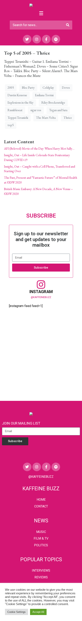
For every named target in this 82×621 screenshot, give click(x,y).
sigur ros (35, 110)
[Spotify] (56, 39)
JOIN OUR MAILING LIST (21, 423)
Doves (66, 87)
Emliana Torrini (44, 95)
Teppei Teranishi (18, 118)
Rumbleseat (15, 110)
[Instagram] (36, 39)
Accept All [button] (38, 611)
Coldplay (48, 87)
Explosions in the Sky (20, 102)
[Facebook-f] (46, 39)
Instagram (41, 291)
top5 (11, 125)
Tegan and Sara (58, 110)
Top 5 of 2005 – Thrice (27, 53)
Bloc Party (28, 87)
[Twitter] (27, 39)
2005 (11, 87)
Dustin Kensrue (17, 95)
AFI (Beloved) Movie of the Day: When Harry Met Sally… (39, 148)
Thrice (67, 118)
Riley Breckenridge (53, 102)
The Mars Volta (46, 118)
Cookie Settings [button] (16, 611)
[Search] (67, 25)
